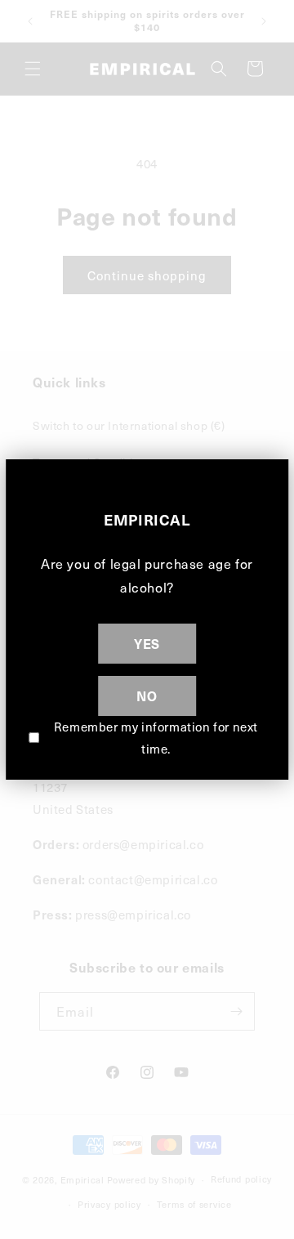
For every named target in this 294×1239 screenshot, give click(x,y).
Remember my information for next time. (156, 738)
